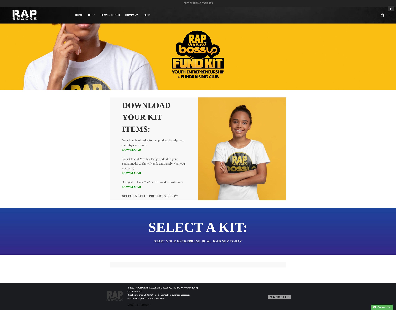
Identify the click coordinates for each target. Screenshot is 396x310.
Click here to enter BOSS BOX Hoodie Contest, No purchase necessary (158, 295)
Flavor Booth (110, 15)
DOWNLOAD (131, 149)
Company (131, 15)
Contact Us (383, 307)
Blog (147, 15)
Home (79, 15)
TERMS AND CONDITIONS (185, 288)
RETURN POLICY (134, 291)
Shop (91, 15)
